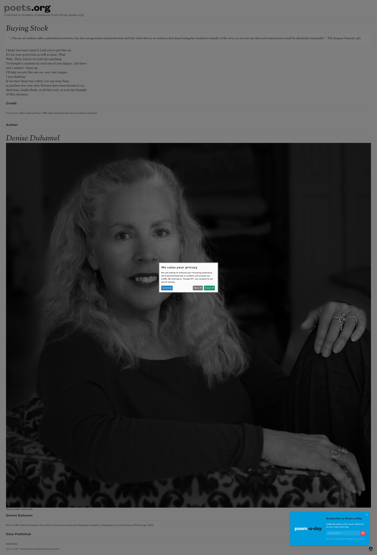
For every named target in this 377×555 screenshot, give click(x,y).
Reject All (198, 288)
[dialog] (188, 277)
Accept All (209, 288)
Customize (167, 288)
